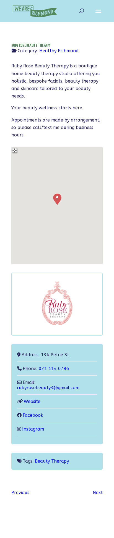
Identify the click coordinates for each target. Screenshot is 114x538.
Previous (20, 492)
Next (98, 492)
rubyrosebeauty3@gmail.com (48, 387)
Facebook (33, 415)
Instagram (33, 429)
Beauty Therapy (52, 461)
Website (32, 401)
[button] (57, 199)
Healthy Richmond (59, 50)
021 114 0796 (54, 368)
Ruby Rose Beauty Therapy (31, 45)
